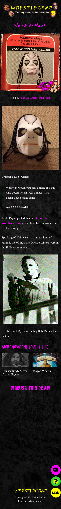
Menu (56, 493)
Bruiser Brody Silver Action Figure (14, 372)
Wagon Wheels (42, 370)
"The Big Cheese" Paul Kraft (35, 97)
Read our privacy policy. (30, 501)
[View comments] (56, 470)
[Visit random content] (56, 481)
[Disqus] (30, 435)
